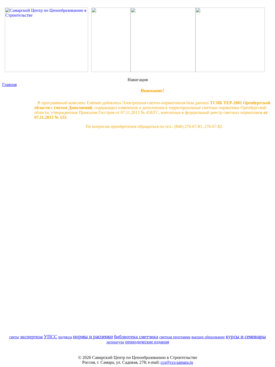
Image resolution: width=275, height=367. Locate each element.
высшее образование (208, 337)
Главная (9, 84)
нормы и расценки (93, 336)
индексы (65, 337)
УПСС (50, 336)
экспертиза (31, 336)
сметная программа (174, 337)
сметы (14, 337)
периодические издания (147, 342)
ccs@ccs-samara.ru (177, 362)
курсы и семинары (246, 336)
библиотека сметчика (136, 336)
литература (115, 342)
